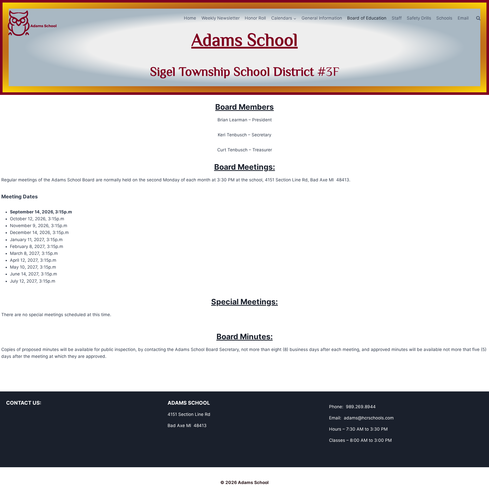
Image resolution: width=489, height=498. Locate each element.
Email (463, 18)
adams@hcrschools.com (369, 417)
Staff (397, 18)
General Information (322, 18)
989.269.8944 (361, 406)
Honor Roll (255, 18)
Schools (444, 18)
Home (190, 18)
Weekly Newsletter (220, 18)
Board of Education (366, 18)
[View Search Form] (478, 18)
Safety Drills (419, 18)
